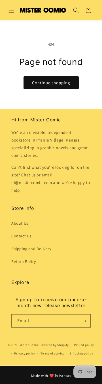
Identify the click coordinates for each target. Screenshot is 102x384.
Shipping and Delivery (31, 248)
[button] (11, 10)
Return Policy (23, 261)
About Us (19, 223)
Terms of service (52, 353)
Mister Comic (29, 345)
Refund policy (84, 345)
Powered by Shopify (54, 345)
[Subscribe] (84, 321)
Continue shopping (51, 82)
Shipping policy (81, 353)
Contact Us (21, 236)
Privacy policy (24, 353)
